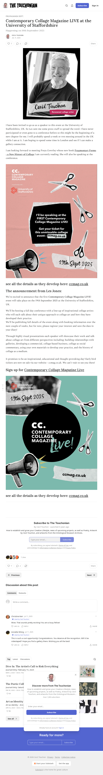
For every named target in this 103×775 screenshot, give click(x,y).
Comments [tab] (11, 593)
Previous (15, 575)
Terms (57, 757)
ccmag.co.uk (78, 284)
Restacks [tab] (22, 593)
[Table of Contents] (3, 387)
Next (89, 575)
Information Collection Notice (51, 720)
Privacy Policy (70, 720)
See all (11, 718)
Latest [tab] (15, 659)
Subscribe (82, 5)
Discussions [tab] (25, 659)
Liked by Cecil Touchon (21, 619)
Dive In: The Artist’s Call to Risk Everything (32, 666)
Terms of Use (63, 718)
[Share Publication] (72, 5)
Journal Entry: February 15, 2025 (20, 670)
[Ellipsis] (96, 616)
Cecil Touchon (17, 35)
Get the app (64, 763)
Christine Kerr (17, 616)
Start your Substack (45, 763)
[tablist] (17, 593)
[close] (76, 675)
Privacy (50, 757)
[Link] (2, 284)
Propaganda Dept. (15, 16)
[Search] (66, 5)
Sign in (95, 5)
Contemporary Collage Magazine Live (54, 370)
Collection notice (68, 757)
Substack (39, 769)
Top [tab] (8, 659)
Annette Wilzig (17, 632)
